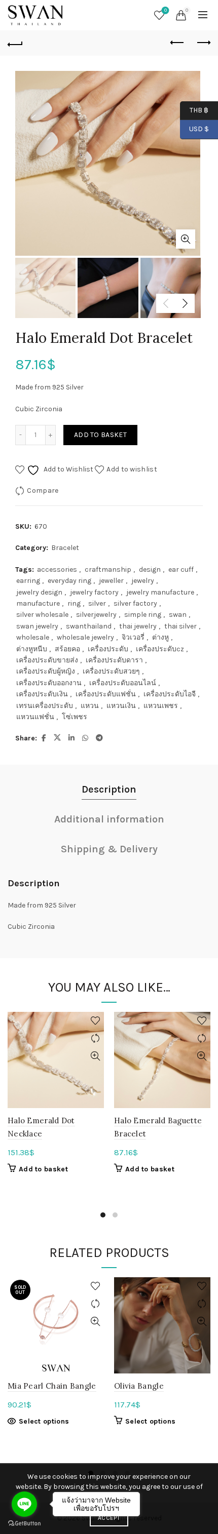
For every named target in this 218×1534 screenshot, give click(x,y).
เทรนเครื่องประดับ (44, 705)
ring (74, 603)
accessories (57, 569)
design (150, 569)
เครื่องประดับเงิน (42, 694)
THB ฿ (194, 109)
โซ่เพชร (74, 717)
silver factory (135, 603)
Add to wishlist (131, 469)
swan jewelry (37, 626)
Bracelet (65, 547)
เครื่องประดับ (108, 649)
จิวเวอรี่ (133, 637)
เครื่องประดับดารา (114, 660)
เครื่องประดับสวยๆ (111, 671)
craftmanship (108, 569)
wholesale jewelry (85, 637)
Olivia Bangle (139, 1386)
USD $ (199, 129)
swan (178, 614)
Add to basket (100, 434)
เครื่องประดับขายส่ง (47, 660)
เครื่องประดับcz (160, 649)
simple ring (142, 614)
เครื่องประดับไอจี (169, 694)
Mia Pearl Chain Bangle (52, 1386)
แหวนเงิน (121, 705)
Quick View (95, 1056)
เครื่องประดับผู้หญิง (45, 671)
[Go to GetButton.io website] (24, 1523)
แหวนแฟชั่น (35, 717)
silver (97, 603)
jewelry (142, 580)
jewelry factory (94, 592)
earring (28, 580)
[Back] (15, 43)
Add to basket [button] (43, 1169)
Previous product (177, 43)
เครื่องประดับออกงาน (49, 683)
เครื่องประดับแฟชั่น (106, 694)
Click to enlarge (185, 239)
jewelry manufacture (160, 592)
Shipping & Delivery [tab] (109, 849)
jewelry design (39, 592)
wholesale (32, 637)
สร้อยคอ (67, 649)
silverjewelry (96, 614)
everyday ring (69, 580)
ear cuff (181, 569)
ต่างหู (160, 637)
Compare (42, 490)
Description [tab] (109, 789)
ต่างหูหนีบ (31, 649)
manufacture (38, 603)
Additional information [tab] (109, 819)
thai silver (180, 626)
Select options (44, 1421)
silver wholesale (42, 614)
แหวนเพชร (160, 705)
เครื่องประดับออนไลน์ (122, 683)
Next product (202, 43)
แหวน (90, 705)
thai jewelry (138, 626)
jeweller (111, 580)
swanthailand (89, 626)
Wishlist (165, 10)
